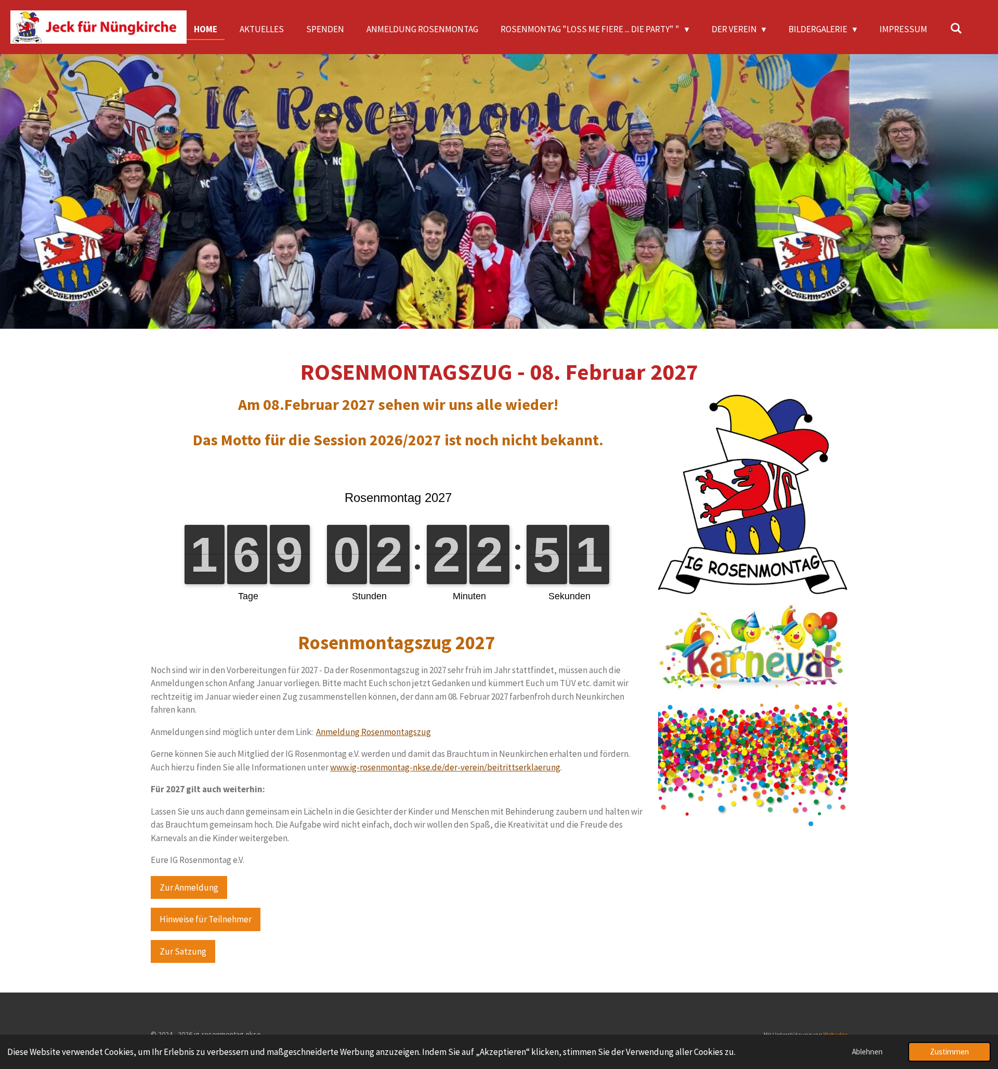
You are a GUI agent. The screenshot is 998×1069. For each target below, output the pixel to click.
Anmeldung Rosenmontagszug (373, 732)
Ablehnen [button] (867, 1052)
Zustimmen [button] (949, 1052)
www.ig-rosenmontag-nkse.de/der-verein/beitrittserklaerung (445, 767)
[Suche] (955, 28)
